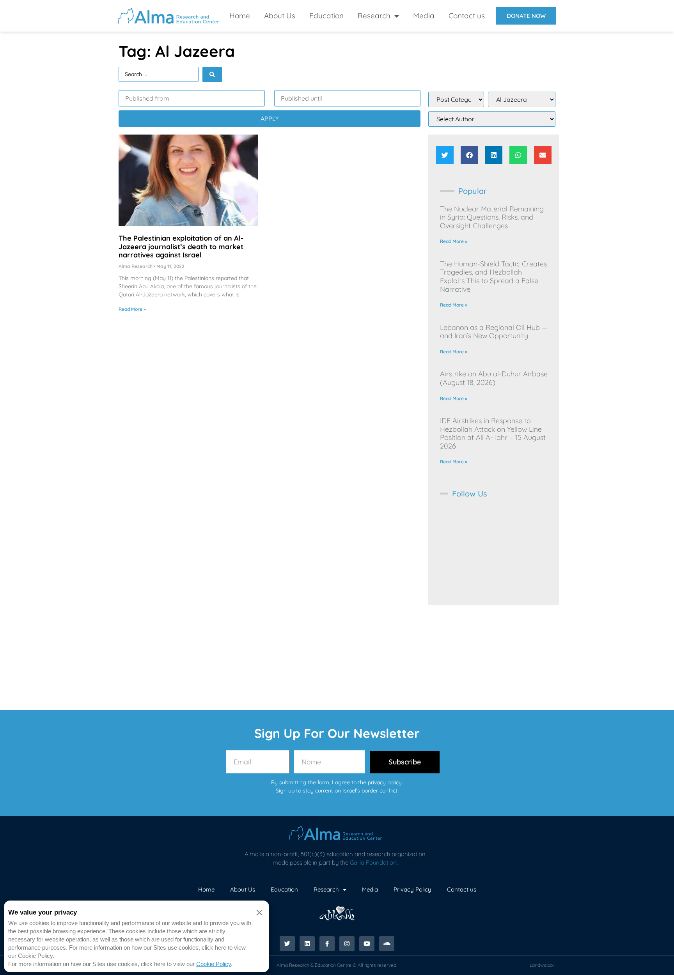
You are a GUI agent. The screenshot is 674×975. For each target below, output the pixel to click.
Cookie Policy (213, 964)
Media (424, 15)
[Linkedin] (307, 943)
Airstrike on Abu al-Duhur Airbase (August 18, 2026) (494, 378)
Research (374, 15)
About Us (279, 15)
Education (326, 15)
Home (239, 15)
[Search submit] (212, 74)
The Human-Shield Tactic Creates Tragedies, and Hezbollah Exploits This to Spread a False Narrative (493, 276)
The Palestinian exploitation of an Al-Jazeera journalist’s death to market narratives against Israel (181, 246)
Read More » (132, 309)
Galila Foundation (373, 862)
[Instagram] (347, 943)
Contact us (467, 15)
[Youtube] (366, 943)
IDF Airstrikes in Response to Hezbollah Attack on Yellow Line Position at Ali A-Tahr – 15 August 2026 (493, 433)
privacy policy (385, 782)
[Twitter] (287, 943)
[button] (445, 155)
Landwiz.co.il (542, 965)
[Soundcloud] (386, 943)
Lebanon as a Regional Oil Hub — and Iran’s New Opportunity (494, 331)
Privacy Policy (412, 889)
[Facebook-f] (327, 943)
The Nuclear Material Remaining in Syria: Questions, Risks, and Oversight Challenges (492, 217)
